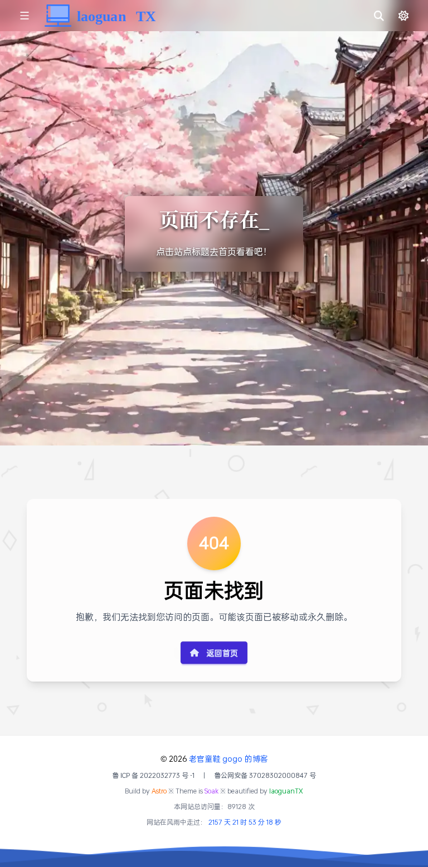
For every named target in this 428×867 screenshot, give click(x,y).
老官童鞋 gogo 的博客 (228, 758)
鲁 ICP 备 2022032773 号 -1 (153, 775)
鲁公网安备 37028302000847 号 (265, 775)
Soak (211, 791)
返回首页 (222, 653)
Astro (159, 791)
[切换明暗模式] (403, 15)
